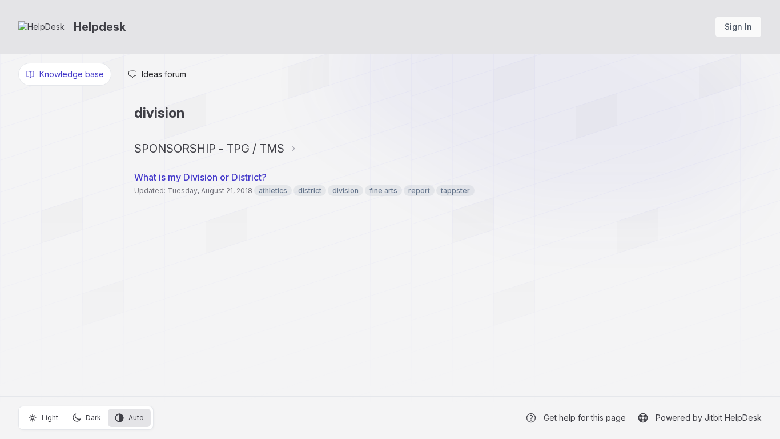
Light (50, 417)
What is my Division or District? (200, 177)
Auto (136, 417)
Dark (93, 417)
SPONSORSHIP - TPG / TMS (209, 148)
